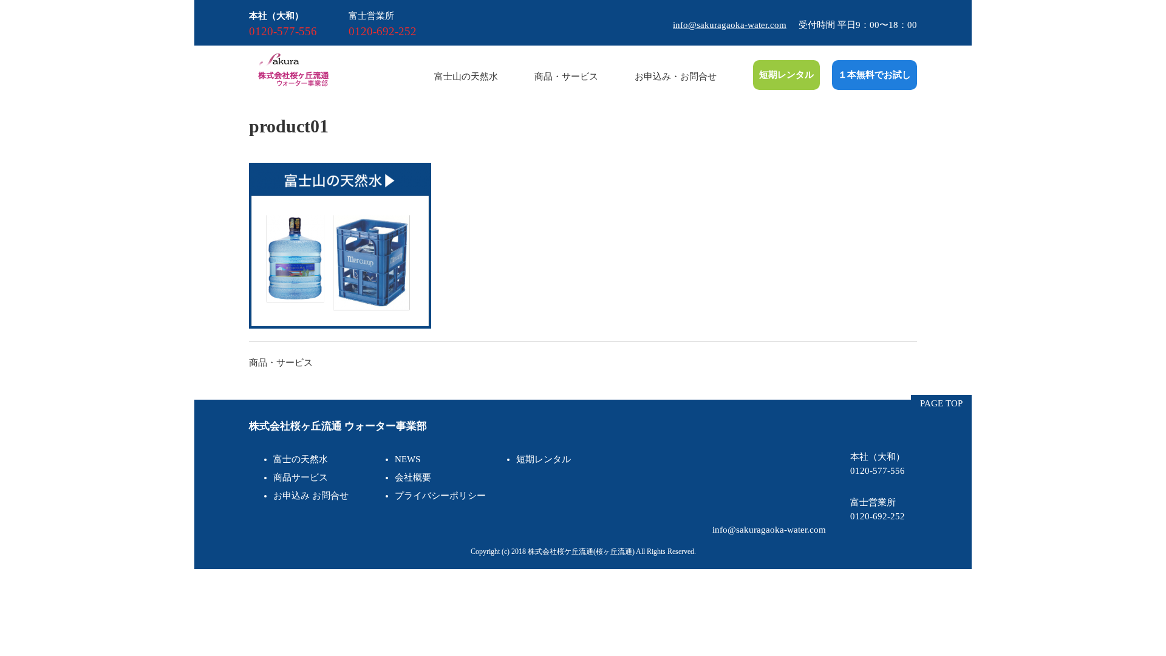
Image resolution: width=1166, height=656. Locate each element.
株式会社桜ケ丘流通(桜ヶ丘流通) (581, 551)
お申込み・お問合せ (676, 76)
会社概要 (413, 477)
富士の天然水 (300, 459)
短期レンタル (786, 75)
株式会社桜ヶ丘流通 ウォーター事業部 (338, 426)
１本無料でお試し (874, 75)
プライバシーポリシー (440, 496)
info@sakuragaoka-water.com (729, 25)
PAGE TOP (941, 403)
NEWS (407, 459)
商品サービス (300, 477)
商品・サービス (566, 76)
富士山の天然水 (466, 76)
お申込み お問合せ (311, 496)
